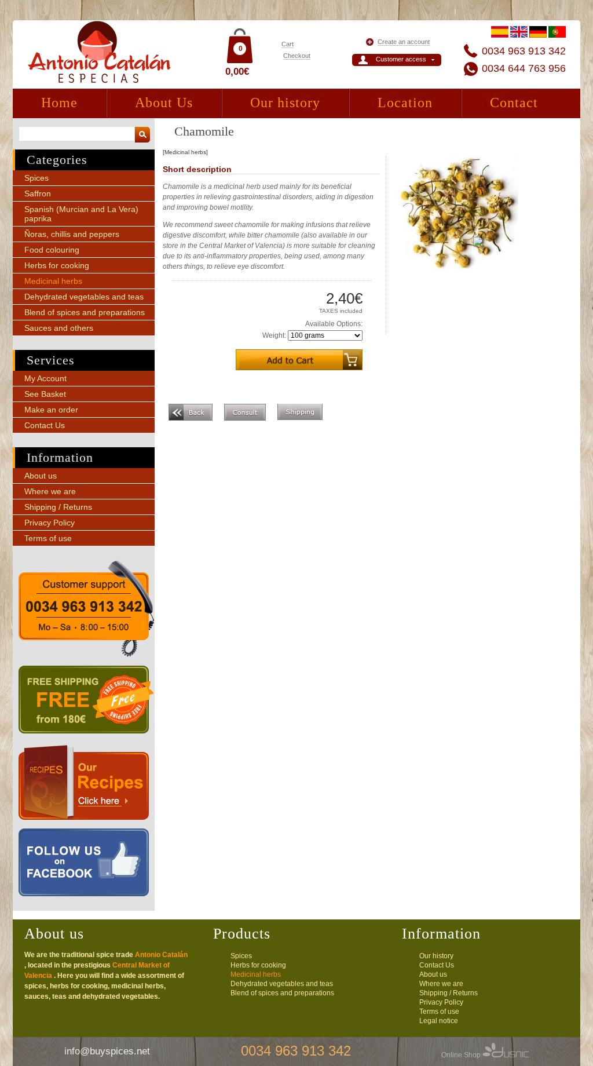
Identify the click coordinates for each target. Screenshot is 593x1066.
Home (59, 102)
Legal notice (438, 1021)
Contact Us (44, 425)
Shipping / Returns (58, 507)
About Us (164, 102)
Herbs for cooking (56, 265)
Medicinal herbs (53, 281)
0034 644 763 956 (524, 68)
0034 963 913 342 (524, 51)
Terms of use (48, 538)
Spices (36, 177)
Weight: (274, 335)
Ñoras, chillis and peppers (71, 234)
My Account (45, 378)
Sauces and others (58, 328)
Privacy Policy (49, 522)
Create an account (404, 41)
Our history (285, 102)
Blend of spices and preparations (84, 312)
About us (40, 475)
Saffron (37, 193)
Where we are (50, 491)
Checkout (296, 55)
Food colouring (51, 249)
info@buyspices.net (107, 1051)
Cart (287, 44)
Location (405, 102)
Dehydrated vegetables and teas (84, 296)
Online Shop (461, 1055)
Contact (514, 102)
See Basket (45, 394)
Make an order (51, 409)
